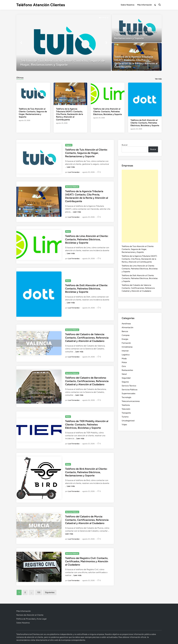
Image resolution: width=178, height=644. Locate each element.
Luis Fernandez (74, 172)
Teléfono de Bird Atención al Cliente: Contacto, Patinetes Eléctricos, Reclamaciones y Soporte (86, 472)
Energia (125, 339)
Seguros (68, 145)
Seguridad (126, 378)
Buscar (125, 145)
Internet (125, 351)
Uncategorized (128, 420)
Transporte (126, 413)
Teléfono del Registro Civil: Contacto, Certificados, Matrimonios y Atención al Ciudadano (86, 561)
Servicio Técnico (129, 386)
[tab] (19, 77)
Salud (124, 374)
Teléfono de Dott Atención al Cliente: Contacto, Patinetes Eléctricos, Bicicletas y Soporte (145, 123)
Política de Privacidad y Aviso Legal (31, 619)
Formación (126, 343)
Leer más (71, 167)
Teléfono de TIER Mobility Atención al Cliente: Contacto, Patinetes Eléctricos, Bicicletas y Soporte (86, 424)
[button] (100, 17)
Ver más (158, 79)
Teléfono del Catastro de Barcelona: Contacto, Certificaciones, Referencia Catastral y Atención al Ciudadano (86, 381)
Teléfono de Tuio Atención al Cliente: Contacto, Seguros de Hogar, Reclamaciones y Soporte (86, 153)
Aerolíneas (126, 323)
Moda (124, 358)
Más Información (144, 5)
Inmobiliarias (127, 347)
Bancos (125, 331)
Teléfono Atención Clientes (40, 5)
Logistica (125, 354)
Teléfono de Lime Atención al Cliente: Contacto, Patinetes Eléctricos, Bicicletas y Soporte (107, 111)
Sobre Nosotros (127, 5)
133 (38, 592)
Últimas (19, 77)
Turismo (125, 417)
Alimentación (127, 327)
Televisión (126, 409)
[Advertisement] (140, 206)
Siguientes (49, 592)
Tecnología (126, 397)
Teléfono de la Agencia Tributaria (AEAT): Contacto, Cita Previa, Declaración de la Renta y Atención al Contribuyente (69, 114)
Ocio (124, 366)
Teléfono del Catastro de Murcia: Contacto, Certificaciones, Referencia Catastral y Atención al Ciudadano (86, 520)
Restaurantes (127, 370)
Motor (68, 231)
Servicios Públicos (72, 187)
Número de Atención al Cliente (29, 615)
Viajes (124, 424)
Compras (125, 335)
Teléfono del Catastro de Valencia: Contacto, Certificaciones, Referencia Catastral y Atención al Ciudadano (86, 337)
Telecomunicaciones (131, 401)
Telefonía (126, 405)
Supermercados (128, 393)
